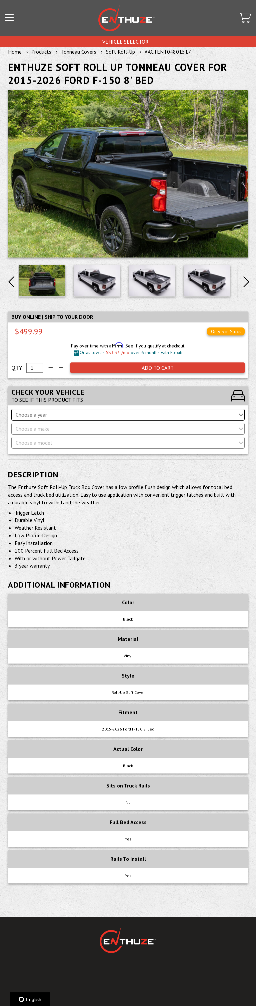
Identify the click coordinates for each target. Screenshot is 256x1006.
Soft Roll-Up (120, 51)
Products (41, 51)
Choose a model (34, 442)
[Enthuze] (126, 18)
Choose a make (33, 428)
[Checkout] (245, 18)
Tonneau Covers (78, 51)
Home (15, 51)
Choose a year (31, 414)
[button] (9, 18)
